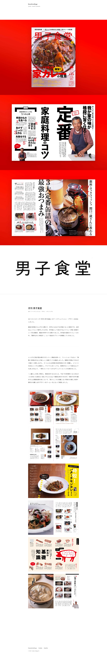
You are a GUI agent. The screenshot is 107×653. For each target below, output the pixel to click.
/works (29, 6)
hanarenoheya (32, 648)
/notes (40, 648)
